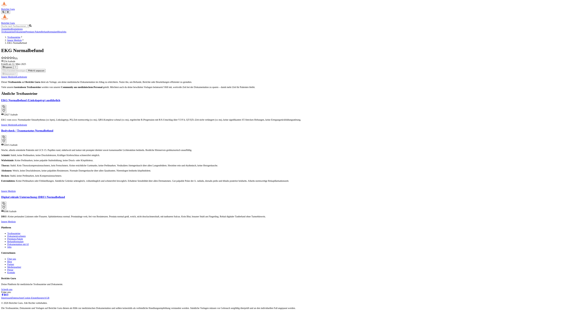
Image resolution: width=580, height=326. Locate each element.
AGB (46, 298)
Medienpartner (14, 267)
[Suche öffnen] (3, 12)
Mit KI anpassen (37, 71)
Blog (59, 31)
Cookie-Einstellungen (33, 298)
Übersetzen (9, 74)
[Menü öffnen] (8, 12)
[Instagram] (7, 295)
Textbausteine (7, 31)
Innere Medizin (14, 40)
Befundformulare (49, 31)
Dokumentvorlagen (16, 236)
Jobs (64, 31)
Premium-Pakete (15, 239)
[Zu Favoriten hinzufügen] (3, 111)
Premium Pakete (33, 31)
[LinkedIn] (5, 295)
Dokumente (20, 31)
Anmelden (6, 29)
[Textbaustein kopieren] (3, 107)
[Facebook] (2, 295)
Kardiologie (21, 77)
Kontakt (11, 272)
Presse (10, 269)
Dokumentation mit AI (18, 244)
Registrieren (17, 29)
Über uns (11, 259)
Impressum (6, 298)
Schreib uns (6, 289)
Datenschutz (17, 298)
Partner (10, 264)
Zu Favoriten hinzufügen (15, 71)
